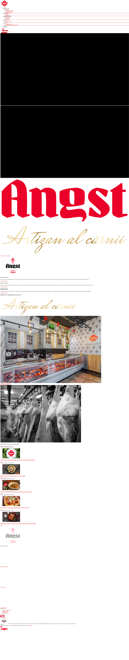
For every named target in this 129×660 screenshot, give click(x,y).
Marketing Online (30, 625)
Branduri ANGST (7, 16)
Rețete (1, 493)
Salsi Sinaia (7, 18)
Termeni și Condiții (5, 612)
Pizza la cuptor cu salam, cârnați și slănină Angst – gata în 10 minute (14, 507)
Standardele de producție (9, 10)
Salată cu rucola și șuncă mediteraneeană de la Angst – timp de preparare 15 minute (17, 460)
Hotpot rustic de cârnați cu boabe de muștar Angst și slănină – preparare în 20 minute (18, 523)
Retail (4, 20)
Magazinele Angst (8, 21)
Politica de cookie (5, 611)
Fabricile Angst (7, 15)
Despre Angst (4, 613)
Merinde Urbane (8, 17)
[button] (5, 255)
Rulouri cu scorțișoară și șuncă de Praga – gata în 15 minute (12, 475)
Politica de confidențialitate (6, 610)
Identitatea (6, 8)
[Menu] (1, 29)
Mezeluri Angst (2, 477)
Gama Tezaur (7, 19)
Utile (4, 23)
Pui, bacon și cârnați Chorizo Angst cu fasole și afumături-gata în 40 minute (16, 491)
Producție (5, 13)
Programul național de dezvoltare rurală (11, 24)
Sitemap (10, 625)
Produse (6, 14)
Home (4, 7)
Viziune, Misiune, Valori (9, 11)
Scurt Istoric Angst (8, 12)
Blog (4, 25)
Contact (5, 26)
